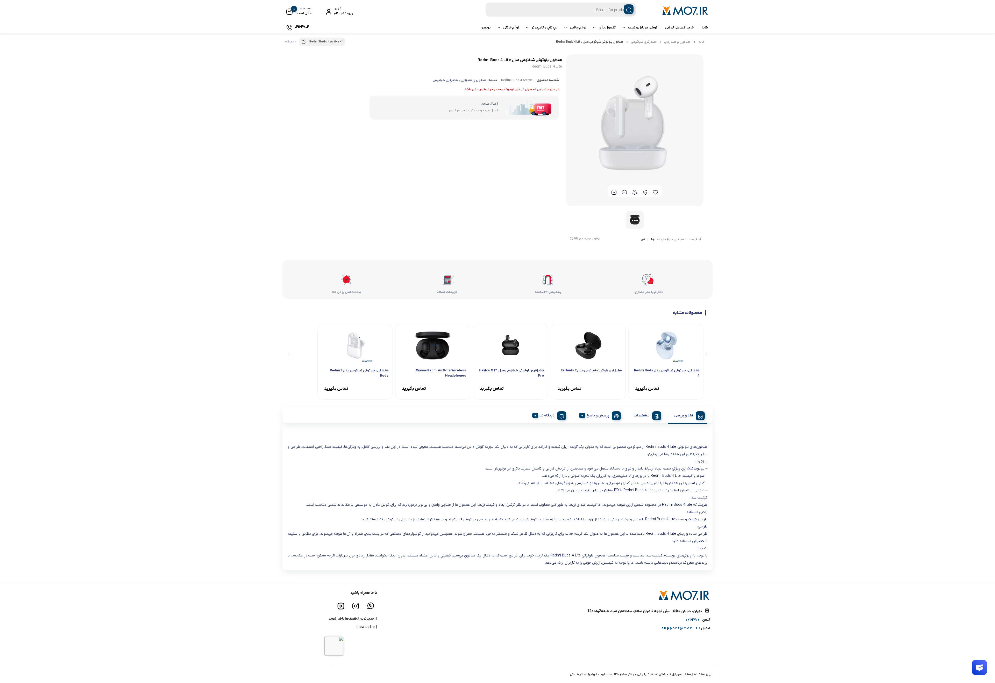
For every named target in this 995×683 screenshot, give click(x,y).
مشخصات (642, 415)
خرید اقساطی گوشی (679, 27)
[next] (289, 353)
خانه (704, 27)
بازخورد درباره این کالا (587, 239)
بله (652, 239)
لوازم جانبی (578, 27)
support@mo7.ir (680, 628)
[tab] (687, 415)
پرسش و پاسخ (597, 415)
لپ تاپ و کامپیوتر (544, 27)
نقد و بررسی (683, 415)
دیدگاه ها (547, 415)
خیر (643, 239)
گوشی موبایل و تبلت (642, 27)
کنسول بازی (607, 27)
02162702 (693, 620)
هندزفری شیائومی (643, 42)
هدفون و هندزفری (677, 42)
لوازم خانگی (511, 27)
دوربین (485, 27)
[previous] (705, 353)
